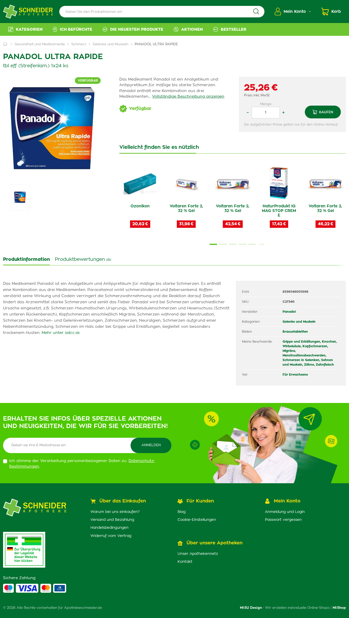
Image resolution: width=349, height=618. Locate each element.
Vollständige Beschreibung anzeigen (188, 96)
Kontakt (185, 562)
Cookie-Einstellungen (197, 520)
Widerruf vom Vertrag (110, 536)
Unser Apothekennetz (198, 554)
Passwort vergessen (283, 520)
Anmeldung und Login (285, 512)
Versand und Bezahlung (112, 520)
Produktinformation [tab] (26, 259)
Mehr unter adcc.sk (61, 333)
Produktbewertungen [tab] (83, 259)
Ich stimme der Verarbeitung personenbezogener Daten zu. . (82, 464)
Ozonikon (140, 206)
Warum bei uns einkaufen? (115, 512)
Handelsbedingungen (109, 528)
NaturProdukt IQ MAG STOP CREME (279, 210)
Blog (181, 512)
